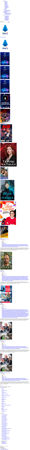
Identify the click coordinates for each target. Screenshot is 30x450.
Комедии (6, 1)
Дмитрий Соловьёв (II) (8, 348)
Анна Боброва (18, 313)
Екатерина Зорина (8, 276)
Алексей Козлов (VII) (5, 313)
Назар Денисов (20, 244)
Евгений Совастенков (7, 317)
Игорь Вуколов (17, 346)
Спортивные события (8, 14)
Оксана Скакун (20, 347)
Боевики (6, 3)
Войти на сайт (2, 447)
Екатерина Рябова (14, 276)
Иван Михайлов (18, 278)
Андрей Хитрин (22, 309)
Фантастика (6, 7)
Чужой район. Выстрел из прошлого (5, 372)
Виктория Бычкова (24, 244)
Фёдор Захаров (10, 313)
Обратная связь (4, 442)
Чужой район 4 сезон (3, 340)
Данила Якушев (4, 276)
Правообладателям (4, 443)
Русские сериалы (7, 10)
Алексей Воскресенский (20, 315)
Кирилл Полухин (8, 346)
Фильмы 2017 (7, 17)
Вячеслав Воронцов (13, 315)
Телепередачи (5, 12)
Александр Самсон (16, 311)
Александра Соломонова (14, 317)
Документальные (7, 13)
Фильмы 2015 (7, 18)
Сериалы (4, 9)
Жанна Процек (14, 312)
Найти (8, 22)
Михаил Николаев (19, 276)
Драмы (6, 5)
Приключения (7, 6)
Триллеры (6, 2)
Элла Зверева (22, 312)
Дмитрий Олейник (9, 312)
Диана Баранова (27, 311)
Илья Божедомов (13, 278)
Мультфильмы (5, 11)
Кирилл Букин (12, 311)
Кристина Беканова (4, 315)
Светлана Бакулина (11, 347)
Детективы (6, 4)
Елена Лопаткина (13, 348)
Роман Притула (22, 310)
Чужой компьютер (3, 448)
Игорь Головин (13, 346)
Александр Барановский (10, 309)
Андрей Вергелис (15, 244)
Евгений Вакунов (22, 277)
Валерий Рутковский (8, 278)
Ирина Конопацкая (4, 244)
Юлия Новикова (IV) (7, 277)
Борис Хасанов (26, 310)
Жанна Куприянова (11, 316)
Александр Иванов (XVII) (5, 316)
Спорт (6, 8)
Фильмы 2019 (7, 15)
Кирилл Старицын (17, 277)
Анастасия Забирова (7, 310)
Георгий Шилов (12, 314)
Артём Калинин (16, 314)
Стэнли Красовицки (26, 315)
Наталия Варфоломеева (23, 313)
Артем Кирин (18, 348)
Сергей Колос (21, 346)
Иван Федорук (24, 276)
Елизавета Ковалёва (21, 314)
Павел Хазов (9, 315)
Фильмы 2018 (7, 16)
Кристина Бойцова (9, 244)
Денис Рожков (4, 346)
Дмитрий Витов (23, 316)
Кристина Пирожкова (17, 316)
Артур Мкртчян (7, 347)
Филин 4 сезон (2, 270)
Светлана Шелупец (22, 311)
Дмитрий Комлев (7, 311)
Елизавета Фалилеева (17, 309)
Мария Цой (18, 312)
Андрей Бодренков (17, 310)
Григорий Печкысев (4, 280)
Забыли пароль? (2, 449)
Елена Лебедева (13, 277)
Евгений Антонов (4, 246)
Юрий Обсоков (24, 347)
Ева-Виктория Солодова (14, 246)
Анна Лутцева (12, 310)
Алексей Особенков (10, 280)
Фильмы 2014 (7, 19)
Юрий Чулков (14, 313)
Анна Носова (26, 314)
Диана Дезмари (9, 246)
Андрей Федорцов (4, 309)
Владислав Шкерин (6, 314)
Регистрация (6, 449)
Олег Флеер (16, 347)
